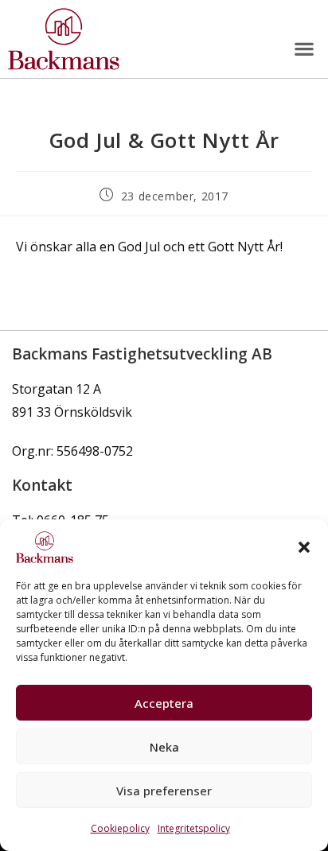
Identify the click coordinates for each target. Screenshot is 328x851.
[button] (304, 547)
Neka (164, 747)
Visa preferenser (164, 791)
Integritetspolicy (194, 828)
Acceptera (164, 703)
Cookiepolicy (120, 828)
